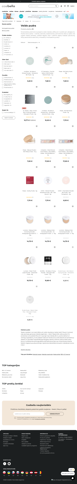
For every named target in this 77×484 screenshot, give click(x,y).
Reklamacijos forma (45, 441)
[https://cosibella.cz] (13, 472)
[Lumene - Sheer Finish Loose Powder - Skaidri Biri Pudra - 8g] (30, 257)
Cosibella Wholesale (8, 443)
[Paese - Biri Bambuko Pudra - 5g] (66, 97)
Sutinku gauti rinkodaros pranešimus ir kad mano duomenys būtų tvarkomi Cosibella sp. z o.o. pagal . (34, 418)
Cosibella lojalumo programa (29, 445)
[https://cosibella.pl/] (4, 472)
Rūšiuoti (23, 42)
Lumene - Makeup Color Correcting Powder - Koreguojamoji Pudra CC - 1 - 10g (29, 232)
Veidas (11, 11)
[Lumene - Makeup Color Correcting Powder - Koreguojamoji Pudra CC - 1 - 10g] (30, 216)
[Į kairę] (20, 1)
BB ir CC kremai (65, 354)
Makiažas (5, 11)
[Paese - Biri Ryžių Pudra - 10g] (66, 58)
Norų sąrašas (25, 441)
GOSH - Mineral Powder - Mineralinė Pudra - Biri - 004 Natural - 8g (48, 192)
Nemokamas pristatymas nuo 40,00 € (38, 1)
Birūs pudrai (5, 30)
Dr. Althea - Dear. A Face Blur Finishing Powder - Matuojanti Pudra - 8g (30, 112)
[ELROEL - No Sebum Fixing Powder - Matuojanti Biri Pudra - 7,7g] (48, 257)
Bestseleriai (58, 11)
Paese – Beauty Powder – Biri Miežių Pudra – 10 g (30, 150)
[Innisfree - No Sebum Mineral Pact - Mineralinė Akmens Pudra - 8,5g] (48, 97)
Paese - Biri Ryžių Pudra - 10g (66, 72)
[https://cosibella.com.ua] (8, 472)
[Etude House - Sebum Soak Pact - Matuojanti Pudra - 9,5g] (30, 296)
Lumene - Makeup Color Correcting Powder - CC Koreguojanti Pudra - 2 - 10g (48, 231)
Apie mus (5, 445)
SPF (64, 11)
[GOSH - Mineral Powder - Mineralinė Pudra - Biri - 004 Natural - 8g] (48, 177)
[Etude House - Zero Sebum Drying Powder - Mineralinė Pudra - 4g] (66, 257)
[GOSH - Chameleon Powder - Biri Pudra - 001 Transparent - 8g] (66, 177)
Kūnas (16, 11)
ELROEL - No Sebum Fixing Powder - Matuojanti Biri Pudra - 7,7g (48, 272)
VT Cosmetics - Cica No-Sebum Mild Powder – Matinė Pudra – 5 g (48, 73)
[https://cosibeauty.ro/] (40, 472)
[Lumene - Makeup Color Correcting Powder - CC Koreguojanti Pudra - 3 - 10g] (66, 216)
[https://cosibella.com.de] (26, 472)
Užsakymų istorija (26, 443)
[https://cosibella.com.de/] (31, 472)
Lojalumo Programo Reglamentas (45, 448)
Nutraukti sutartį (44, 443)
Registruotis (25, 436)
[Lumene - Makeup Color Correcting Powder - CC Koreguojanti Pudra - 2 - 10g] (48, 216)
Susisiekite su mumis (8, 439)
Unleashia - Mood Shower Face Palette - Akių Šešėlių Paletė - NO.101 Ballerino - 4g (66, 152)
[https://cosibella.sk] (17, 472)
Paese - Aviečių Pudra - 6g (29, 191)
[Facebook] (4, 463)
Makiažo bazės (37, 354)
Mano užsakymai (26, 437)
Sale (68, 11)
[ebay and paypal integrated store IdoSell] (63, 480)
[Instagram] (9, 463)
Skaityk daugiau (25, 349)
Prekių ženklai (43, 11)
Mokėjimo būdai (7, 437)
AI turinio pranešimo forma (47, 453)
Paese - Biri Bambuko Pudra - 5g (66, 111)
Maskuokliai (56, 354)
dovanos (35, 11)
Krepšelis (24, 439)
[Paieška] (56, 6)
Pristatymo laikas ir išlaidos (10, 436)
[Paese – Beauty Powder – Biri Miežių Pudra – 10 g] (30, 136)
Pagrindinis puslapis (7, 21)
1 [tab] (36, 18)
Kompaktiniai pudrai (8, 28)
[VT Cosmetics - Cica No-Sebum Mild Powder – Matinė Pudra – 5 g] (48, 58)
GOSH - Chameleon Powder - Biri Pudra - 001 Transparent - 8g (66, 192)
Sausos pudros (6, 24)
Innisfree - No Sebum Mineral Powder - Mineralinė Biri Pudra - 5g (30, 73)
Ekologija (5, 441)
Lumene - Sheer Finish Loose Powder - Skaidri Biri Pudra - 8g (29, 272)
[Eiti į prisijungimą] (61, 6)
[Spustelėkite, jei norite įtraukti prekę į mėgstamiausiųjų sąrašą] (36, 48)
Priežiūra (28, 11)
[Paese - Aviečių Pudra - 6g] (30, 177)
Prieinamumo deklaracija (46, 445)
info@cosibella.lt (68, 437)
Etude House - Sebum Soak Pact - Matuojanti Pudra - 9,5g (30, 312)
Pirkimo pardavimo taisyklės (47, 436)
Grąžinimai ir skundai (45, 439)
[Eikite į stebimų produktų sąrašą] (65, 6)
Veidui (26, 21)
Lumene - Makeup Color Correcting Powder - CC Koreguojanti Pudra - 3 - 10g (66, 231)
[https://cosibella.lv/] (35, 472)
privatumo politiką (40, 419)
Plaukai (22, 11)
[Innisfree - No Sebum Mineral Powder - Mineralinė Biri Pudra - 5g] (30, 58)
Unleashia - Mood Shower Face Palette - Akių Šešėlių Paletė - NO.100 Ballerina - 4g (47, 152)
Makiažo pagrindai (47, 354)
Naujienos (51, 11)
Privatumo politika (45, 437)
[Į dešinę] (56, 1)
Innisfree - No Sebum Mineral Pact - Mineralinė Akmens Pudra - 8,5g (48, 112)
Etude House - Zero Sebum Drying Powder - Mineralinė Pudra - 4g (66, 272)
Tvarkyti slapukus (44, 451)
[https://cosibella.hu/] (22, 472)
